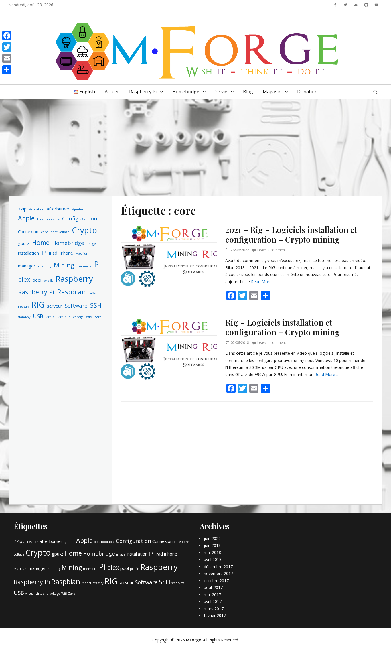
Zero (98, 317)
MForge (193, 640)
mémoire (84, 266)
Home (41, 242)
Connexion (28, 231)
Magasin (272, 91)
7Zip (22, 209)
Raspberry (74, 278)
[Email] (7, 58)
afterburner (58, 209)
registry (23, 306)
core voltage (60, 232)
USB (38, 316)
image (91, 244)
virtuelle (64, 317)
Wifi (89, 317)
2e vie (221, 91)
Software (76, 305)
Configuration (79, 218)
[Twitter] (7, 47)
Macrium (82, 253)
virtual (50, 317)
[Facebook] (7, 35)
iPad (53, 253)
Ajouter (78, 209)
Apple (26, 218)
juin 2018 (212, 545)
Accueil (112, 91)
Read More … (263, 281)
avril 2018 (213, 559)
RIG (37, 304)
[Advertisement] (195, 143)
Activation (36, 209)
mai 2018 (212, 552)
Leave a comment (271, 249)
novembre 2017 (218, 573)
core (44, 232)
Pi (97, 264)
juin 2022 (212, 538)
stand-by (24, 317)
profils (48, 281)
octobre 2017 (216, 580)
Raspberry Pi (143, 91)
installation (28, 253)
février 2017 (215, 615)
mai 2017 (212, 594)
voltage (78, 317)
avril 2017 (213, 601)
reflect (93, 293)
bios (40, 219)
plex (24, 279)
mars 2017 (214, 608)
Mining (64, 265)
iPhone (66, 253)
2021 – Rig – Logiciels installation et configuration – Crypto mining (291, 234)
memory (44, 266)
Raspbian (71, 291)
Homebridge (185, 91)
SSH (96, 305)
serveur (54, 306)
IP (44, 252)
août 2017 (213, 587)
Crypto (84, 230)
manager (26, 266)
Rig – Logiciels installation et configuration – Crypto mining (282, 327)
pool (37, 280)
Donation (307, 91)
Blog (248, 91)
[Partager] (7, 70)
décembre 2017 (218, 566)
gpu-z (23, 243)
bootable (53, 219)
